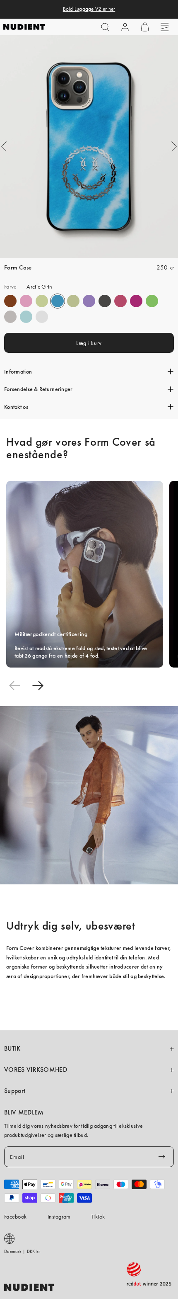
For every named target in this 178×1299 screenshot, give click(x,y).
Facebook (15, 1216)
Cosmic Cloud (73, 301)
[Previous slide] (14, 685)
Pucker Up (10, 317)
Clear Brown (10, 301)
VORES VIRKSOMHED (35, 1070)
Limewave (152, 301)
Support (14, 1091)
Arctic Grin (57, 301)
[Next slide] (37, 685)
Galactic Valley (26, 317)
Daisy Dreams (26, 301)
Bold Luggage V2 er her (89, 9)
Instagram (59, 1216)
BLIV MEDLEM (23, 1112)
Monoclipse (105, 301)
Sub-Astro (89, 301)
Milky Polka (42, 317)
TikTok (98, 1216)
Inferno (42, 301)
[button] (105, 27)
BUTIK (12, 1048)
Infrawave (120, 301)
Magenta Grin (136, 301)
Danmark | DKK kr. (22, 1251)
